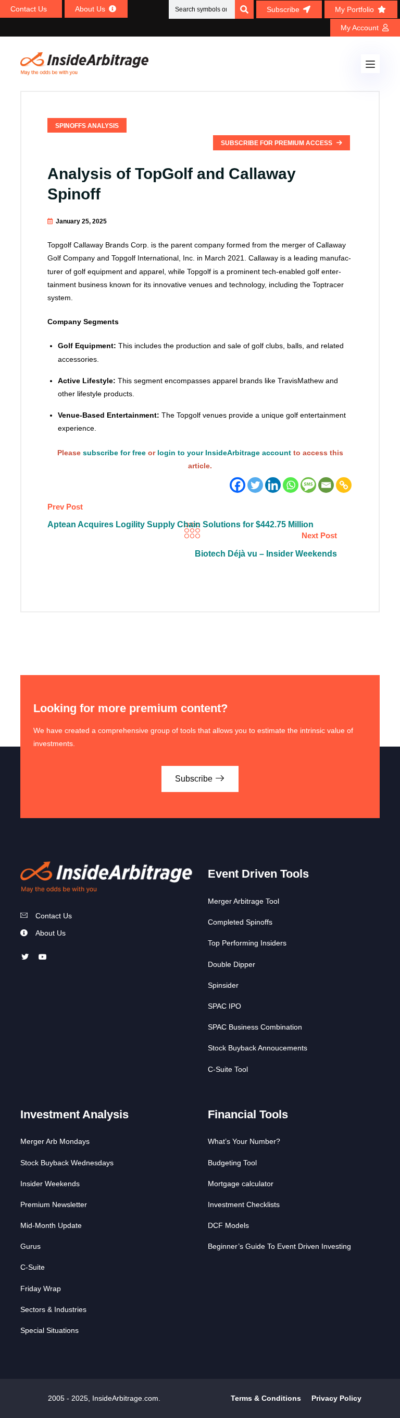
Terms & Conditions (266, 1398)
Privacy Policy (336, 1398)
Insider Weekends (50, 1183)
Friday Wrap (40, 1288)
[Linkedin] (273, 485)
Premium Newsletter (53, 1204)
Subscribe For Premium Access (277, 143)
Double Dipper (231, 964)
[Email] (326, 485)
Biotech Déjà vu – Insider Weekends (266, 553)
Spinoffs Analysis (87, 125)
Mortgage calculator (240, 1183)
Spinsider (223, 985)
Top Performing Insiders (247, 943)
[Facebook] (237, 485)
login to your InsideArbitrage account (224, 452)
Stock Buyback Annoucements (257, 1048)
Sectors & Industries (53, 1309)
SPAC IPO (224, 1006)
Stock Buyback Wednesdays (67, 1163)
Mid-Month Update (51, 1225)
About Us (50, 933)
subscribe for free (114, 452)
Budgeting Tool (232, 1163)
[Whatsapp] (290, 485)
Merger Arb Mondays (55, 1141)
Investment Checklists (244, 1204)
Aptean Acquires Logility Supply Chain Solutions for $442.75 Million (180, 524)
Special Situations (49, 1330)
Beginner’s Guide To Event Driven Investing (279, 1246)
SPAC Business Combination (255, 1027)
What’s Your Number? (244, 1141)
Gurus (30, 1246)
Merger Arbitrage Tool (243, 901)
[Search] (244, 9)
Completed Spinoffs (240, 922)
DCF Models (228, 1225)
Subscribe (195, 778)
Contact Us (53, 916)
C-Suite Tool (228, 1069)
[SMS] (308, 485)
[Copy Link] (344, 485)
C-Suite (32, 1267)
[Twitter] (255, 485)
